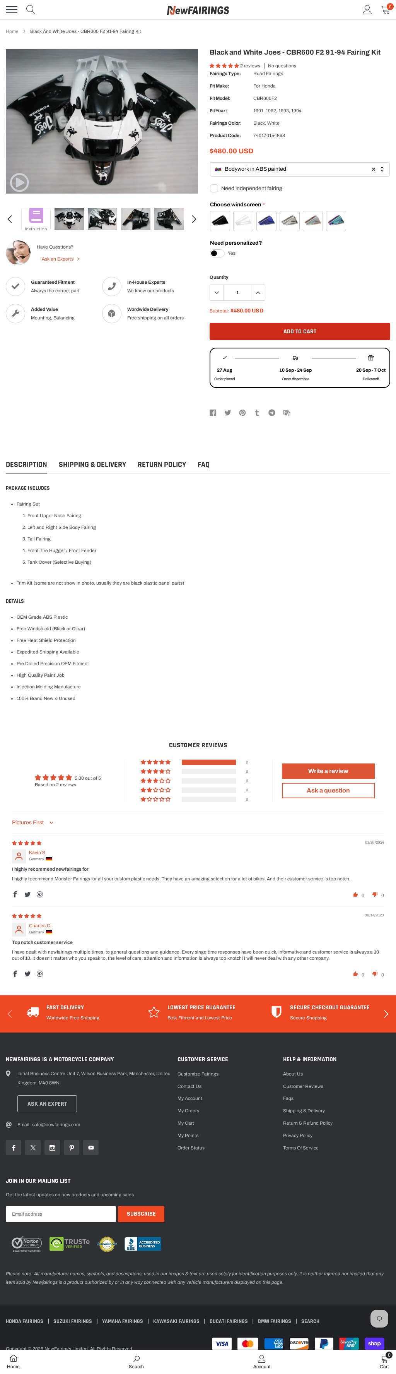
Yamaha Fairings (123, 1321)
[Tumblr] (257, 412)
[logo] (198, 9)
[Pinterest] (242, 412)
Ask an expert (47, 1104)
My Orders (188, 1110)
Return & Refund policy (308, 1123)
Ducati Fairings (229, 1321)
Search (310, 1321)
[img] (26, 843)
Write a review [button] (328, 771)
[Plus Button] (258, 292)
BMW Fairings (275, 1321)
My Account (190, 1098)
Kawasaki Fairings (177, 1321)
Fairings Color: (226, 123)
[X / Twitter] (227, 412)
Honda (268, 86)
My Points (188, 1135)
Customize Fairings (198, 1074)
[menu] (11, 9)
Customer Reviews (303, 1086)
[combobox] (300, 169)
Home (12, 31)
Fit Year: (218, 110)
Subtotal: (219, 311)
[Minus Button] (217, 292)
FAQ (204, 465)
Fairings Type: (225, 73)
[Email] (286, 412)
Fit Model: (220, 98)
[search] (31, 9)
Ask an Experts (58, 259)
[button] (225, 66)
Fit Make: (219, 86)
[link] (19, 182)
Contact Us (189, 1086)
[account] (367, 9)
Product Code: (225, 135)
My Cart (186, 1123)
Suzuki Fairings (73, 1321)
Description (26, 465)
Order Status (191, 1148)
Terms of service (301, 1148)
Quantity (219, 277)
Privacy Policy (297, 1135)
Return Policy (162, 465)
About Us (293, 1074)
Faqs (288, 1098)
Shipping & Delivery (92, 465)
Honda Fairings (25, 1321)
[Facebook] (213, 412)
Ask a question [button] (328, 790)
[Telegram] (271, 412)
